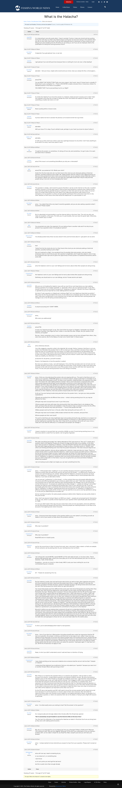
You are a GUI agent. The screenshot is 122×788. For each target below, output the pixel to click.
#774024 (95, 184)
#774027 (95, 222)
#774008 (95, 49)
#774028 (95, 232)
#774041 (95, 467)
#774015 (95, 105)
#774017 (95, 122)
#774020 (95, 147)
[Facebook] (99, 2)
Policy (105, 782)
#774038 (95, 373)
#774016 (95, 113)
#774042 (95, 511)
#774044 (95, 531)
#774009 (95, 58)
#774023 (95, 166)
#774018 (95, 134)
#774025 (95, 200)
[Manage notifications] (118, 784)
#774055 (95, 710)
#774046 (95, 553)
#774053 (95, 671)
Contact (90, 7)
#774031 (95, 262)
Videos (75, 7)
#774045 (95, 542)
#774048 (95, 577)
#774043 (95, 522)
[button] (105, 6)
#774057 (95, 739)
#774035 (95, 311)
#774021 (95, 157)
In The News (97, 782)
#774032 (95, 270)
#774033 (95, 282)
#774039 (95, 427)
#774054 (95, 701)
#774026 (95, 210)
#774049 (95, 621)
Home (57, 7)
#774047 (95, 569)
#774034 (95, 302)
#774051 (95, 648)
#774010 (95, 67)
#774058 (95, 749)
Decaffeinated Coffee (36, 21)
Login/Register (87, 782)
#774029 (95, 241)
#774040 (95, 437)
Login (93, 2)
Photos (82, 7)
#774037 (95, 342)
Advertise (63, 782)
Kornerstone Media (61, 786)
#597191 (96, 34)
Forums (29, 21)
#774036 (95, 323)
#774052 (95, 657)
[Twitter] (104, 2)
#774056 (95, 726)
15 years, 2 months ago (56, 24)
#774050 (95, 630)
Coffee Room (66, 7)
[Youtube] (107, 2)
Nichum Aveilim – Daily (82, 2)
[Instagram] (102, 2)
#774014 (95, 93)
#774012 (95, 76)
